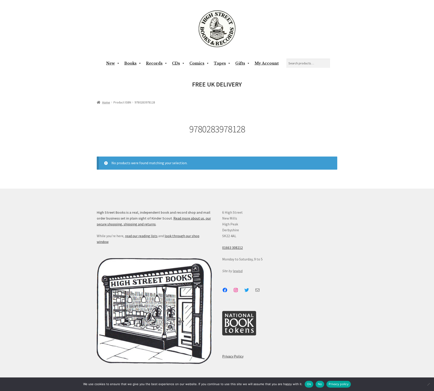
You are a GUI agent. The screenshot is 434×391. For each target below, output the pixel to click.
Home (106, 102)
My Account (267, 63)
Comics (196, 63)
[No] (428, 384)
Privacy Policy (232, 356)
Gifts (240, 63)
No (320, 384)
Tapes (220, 63)
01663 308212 (232, 247)
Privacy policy (339, 384)
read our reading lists (141, 236)
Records (154, 63)
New (110, 63)
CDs (176, 63)
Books (130, 63)
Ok (309, 384)
